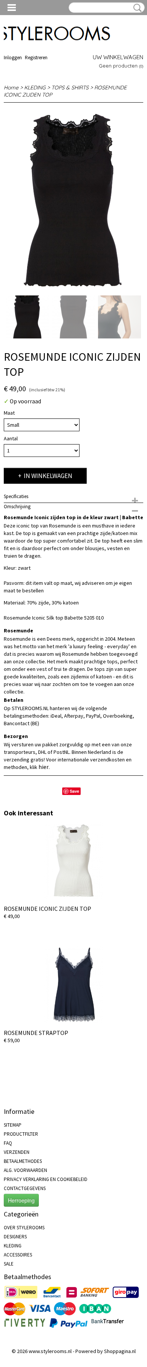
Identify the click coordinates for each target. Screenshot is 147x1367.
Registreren (36, 57)
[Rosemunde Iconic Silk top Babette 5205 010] (73, 199)
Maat (9, 412)
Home (11, 87)
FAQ (8, 1143)
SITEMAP (12, 1125)
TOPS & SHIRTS (70, 87)
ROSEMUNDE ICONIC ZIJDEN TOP (47, 908)
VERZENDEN (16, 1152)
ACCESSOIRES (18, 1255)
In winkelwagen (48, 476)
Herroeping (21, 1200)
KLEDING (35, 87)
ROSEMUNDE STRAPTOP (36, 1032)
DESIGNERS (15, 1236)
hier (43, 766)
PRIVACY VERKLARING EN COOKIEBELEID (45, 1179)
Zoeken (136, 8)
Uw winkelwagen (118, 57)
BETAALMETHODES (23, 1161)
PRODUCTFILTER (21, 1134)
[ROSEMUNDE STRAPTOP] (73, 984)
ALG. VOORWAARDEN (25, 1170)
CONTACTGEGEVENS (25, 1188)
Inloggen (13, 57)
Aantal (11, 438)
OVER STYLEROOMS (24, 1227)
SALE (9, 1264)
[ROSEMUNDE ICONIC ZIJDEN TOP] (73, 860)
